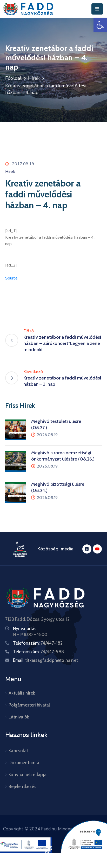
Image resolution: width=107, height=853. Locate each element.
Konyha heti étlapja (27, 774)
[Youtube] (97, 549)
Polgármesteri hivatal (29, 705)
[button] (100, 25)
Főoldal (13, 78)
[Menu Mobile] (97, 9)
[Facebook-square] (86, 549)
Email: (45, 660)
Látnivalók (19, 716)
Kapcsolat (18, 750)
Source (11, 278)
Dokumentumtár (25, 762)
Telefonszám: (38, 643)
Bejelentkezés (22, 786)
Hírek (34, 78)
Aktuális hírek (22, 693)
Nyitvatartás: (25, 628)
